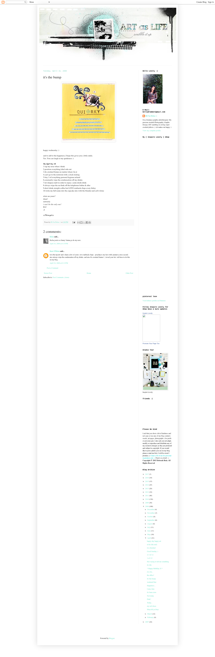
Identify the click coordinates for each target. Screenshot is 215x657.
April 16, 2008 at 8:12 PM (59, 263)
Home (89, 273)
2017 (147, 474)
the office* (150, 575)
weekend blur (151, 582)
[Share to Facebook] (86, 222)
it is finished (151, 548)
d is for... (150, 572)
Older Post (129, 273)
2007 (147, 622)
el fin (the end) (152, 544)
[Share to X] (84, 222)
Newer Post (48, 273)
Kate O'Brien (55, 251)
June (149, 530)
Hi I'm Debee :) (151, 116)
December (151, 509)
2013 (147, 488)
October (150, 516)
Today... (149, 602)
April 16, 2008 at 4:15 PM (59, 243)
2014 (147, 485)
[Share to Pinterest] (89, 222)
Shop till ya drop (153, 609)
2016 (147, 477)
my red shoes (151, 606)
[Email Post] (74, 222)
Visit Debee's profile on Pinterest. (154, 300)
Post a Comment (52, 268)
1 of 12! (150, 558)
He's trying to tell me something (158, 561)
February (150, 617)
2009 (147, 502)
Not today (150, 596)
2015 (147, 481)
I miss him (150, 589)
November (151, 513)
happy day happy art (154, 541)
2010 (147, 499)
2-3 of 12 (150, 554)
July (149, 527)
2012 (147, 492)
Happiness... (151, 585)
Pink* (149, 599)
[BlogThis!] (81, 222)
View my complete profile (152, 130)
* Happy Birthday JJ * (155, 568)
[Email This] (78, 222)
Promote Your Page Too (151, 343)
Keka (52, 236)
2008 (147, 506)
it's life (149, 565)
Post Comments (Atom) (61, 277)
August (150, 523)
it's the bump (151, 578)
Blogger (111, 638)
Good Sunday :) (152, 551)
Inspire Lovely (148, 313)
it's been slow (151, 592)
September (151, 520)
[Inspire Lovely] (151, 341)
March (149, 614)
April (149, 538)
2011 (147, 495)
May (149, 534)
